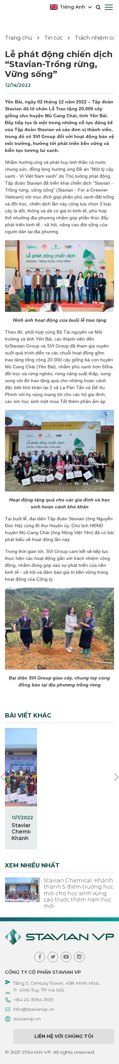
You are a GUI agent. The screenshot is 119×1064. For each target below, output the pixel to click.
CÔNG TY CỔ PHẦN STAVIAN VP (43, 972)
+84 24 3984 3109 (33, 1000)
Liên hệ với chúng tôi (63, 1036)
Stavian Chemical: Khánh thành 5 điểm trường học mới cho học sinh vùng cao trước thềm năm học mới (78, 893)
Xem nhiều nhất (32, 865)
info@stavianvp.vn (33, 1009)
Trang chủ (18, 38)
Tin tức (53, 38)
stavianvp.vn (27, 1019)
